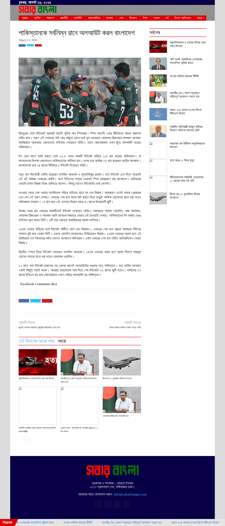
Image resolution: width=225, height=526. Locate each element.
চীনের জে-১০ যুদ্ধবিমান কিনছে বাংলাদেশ (117, 378)
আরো (62, 341)
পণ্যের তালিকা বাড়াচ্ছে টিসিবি (184, 76)
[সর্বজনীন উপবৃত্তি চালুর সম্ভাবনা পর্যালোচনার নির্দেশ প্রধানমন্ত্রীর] (38, 406)
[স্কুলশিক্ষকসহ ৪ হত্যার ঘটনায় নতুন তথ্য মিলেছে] (38, 362)
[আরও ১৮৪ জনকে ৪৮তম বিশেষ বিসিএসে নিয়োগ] (158, 114)
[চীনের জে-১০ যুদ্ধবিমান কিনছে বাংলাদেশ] (122, 362)
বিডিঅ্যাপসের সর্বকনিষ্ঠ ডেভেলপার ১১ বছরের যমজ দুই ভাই (186, 178)
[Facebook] (186, 3)
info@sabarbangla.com (130, 494)
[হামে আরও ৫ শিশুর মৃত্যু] (158, 167)
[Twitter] (198, 3)
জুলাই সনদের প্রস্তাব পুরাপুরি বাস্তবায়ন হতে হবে (39, 327)
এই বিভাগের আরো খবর (36, 341)
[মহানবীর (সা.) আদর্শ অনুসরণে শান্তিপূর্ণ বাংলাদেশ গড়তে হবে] (80, 362)
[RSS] (192, 3)
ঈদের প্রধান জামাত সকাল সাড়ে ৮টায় (125, 327)
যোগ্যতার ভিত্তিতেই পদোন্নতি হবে (115, 416)
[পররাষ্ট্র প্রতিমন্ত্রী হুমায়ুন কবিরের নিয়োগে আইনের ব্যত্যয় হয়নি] (158, 131)
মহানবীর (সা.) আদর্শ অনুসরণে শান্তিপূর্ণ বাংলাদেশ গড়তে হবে (185, 94)
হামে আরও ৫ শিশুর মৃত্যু (182, 160)
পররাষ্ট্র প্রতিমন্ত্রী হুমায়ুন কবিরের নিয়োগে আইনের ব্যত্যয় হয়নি (186, 128)
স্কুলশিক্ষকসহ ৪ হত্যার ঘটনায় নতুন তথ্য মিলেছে (36, 378)
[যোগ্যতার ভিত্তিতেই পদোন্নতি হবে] (122, 400)
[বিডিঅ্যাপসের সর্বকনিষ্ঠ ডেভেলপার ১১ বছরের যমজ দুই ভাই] (158, 184)
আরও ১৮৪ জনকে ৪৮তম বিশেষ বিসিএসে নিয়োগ (184, 522)
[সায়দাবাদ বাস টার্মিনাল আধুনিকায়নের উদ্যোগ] (158, 150)
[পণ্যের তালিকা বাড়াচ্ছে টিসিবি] (158, 80)
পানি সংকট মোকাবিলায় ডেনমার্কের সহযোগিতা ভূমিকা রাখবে (186, 61)
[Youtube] (203, 3)
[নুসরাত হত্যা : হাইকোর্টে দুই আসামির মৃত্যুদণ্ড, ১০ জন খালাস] (80, 406)
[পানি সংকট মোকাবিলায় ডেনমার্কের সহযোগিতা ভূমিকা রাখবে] (158, 64)
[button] (181, 2)
